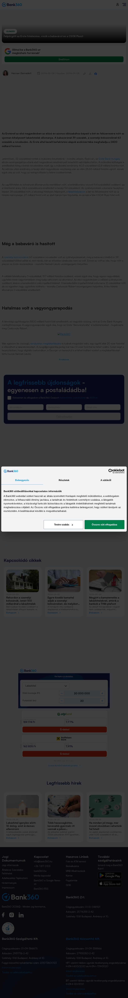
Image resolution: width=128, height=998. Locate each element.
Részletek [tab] (64, 480)
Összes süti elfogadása (104, 524)
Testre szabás (61, 524)
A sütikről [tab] (106, 480)
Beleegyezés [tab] (22, 480)
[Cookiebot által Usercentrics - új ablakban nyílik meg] (110, 471)
